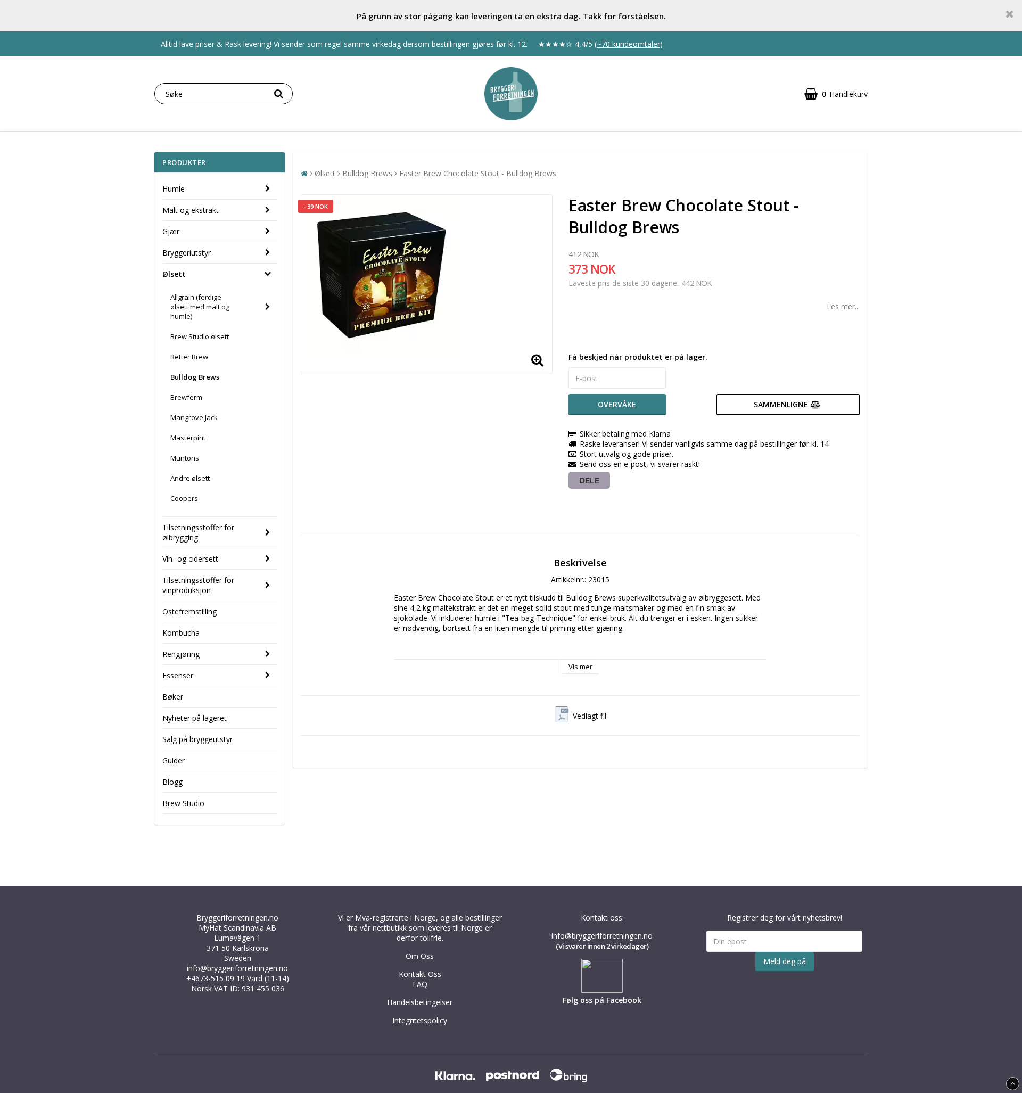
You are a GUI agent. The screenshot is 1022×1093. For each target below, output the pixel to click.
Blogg (172, 782)
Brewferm (186, 397)
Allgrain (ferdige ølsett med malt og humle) (199, 306)
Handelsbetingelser (419, 1002)
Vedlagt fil (589, 716)
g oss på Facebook (607, 1000)
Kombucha (181, 633)
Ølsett (174, 274)
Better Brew (189, 356)
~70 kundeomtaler (628, 44)
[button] (836, 94)
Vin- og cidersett (190, 559)
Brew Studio (183, 803)
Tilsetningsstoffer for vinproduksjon (198, 585)
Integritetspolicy (419, 1020)
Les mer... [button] (843, 306)
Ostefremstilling (189, 611)
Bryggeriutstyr (186, 253)
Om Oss (420, 956)
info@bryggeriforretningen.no (237, 968)
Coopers (184, 498)
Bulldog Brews (194, 377)
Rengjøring (181, 654)
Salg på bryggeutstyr (197, 739)
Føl (568, 1000)
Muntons (184, 458)
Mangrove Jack (194, 417)
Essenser (177, 675)
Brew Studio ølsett (199, 336)
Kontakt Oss (420, 974)
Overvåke (617, 404)
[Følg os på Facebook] (602, 990)
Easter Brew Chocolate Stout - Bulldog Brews (477, 173)
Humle (173, 189)
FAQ (420, 984)
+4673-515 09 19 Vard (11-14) (237, 978)
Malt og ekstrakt (190, 210)
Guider (173, 760)
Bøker (172, 697)
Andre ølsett (190, 478)
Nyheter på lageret (194, 718)
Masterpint (187, 437)
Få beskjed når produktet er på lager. (637, 357)
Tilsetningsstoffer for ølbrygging (198, 532)
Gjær (170, 231)
